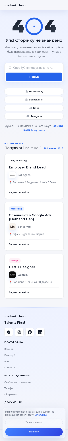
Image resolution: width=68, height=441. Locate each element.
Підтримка (10, 394)
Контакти (9, 367)
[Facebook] (29, 332)
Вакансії (8, 349)
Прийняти (34, 431)
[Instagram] (19, 332)
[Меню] (60, 5)
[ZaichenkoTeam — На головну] (15, 5)
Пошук (34, 76)
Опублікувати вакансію (17, 382)
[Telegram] (8, 332)
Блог (7, 361)
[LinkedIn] (40, 332)
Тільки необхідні (34, 422)
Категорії (9, 355)
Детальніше (41, 414)
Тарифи (8, 388)
